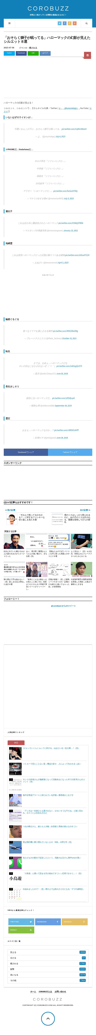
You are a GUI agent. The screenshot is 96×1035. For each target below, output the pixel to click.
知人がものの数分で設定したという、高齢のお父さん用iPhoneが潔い (52, 858)
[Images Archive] (87, 55)
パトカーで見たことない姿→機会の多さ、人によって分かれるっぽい (52, 764)
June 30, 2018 (62, 373)
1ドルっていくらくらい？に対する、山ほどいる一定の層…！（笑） (51, 748)
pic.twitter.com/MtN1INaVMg (65, 331)
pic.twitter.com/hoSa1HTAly (65, 191)
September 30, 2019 (63, 405)
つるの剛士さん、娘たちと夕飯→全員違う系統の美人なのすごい (50, 826)
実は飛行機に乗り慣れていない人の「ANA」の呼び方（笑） (48, 842)
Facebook (21, 53)
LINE (33, 53)
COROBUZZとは (45, 991)
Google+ (68, 922)
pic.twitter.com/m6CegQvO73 (69, 366)
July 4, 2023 (60, 136)
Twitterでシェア (70, 452)
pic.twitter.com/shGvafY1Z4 (77, 255)
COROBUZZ (49, 9)
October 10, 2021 (69, 338)
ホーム (33, 991)
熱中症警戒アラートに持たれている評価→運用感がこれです (48, 795)
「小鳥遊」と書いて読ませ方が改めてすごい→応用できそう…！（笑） (53, 873)
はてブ (45, 53)
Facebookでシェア (26, 452)
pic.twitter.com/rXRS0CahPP (66, 430)
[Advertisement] (48, 79)
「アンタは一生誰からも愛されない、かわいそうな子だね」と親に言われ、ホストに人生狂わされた (53, 812)
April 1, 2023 (63, 262)
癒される (33, 48)
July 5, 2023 (69, 198)
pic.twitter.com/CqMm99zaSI (74, 129)
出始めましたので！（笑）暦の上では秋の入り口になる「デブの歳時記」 (54, 889)
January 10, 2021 (70, 230)
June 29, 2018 (62, 437)
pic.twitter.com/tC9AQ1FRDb (70, 223)
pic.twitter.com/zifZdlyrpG (63, 398)
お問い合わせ (60, 991)
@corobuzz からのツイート (63, 606)
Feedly (13, 930)
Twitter (9, 53)
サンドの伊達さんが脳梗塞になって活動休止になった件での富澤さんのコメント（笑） (54, 780)
